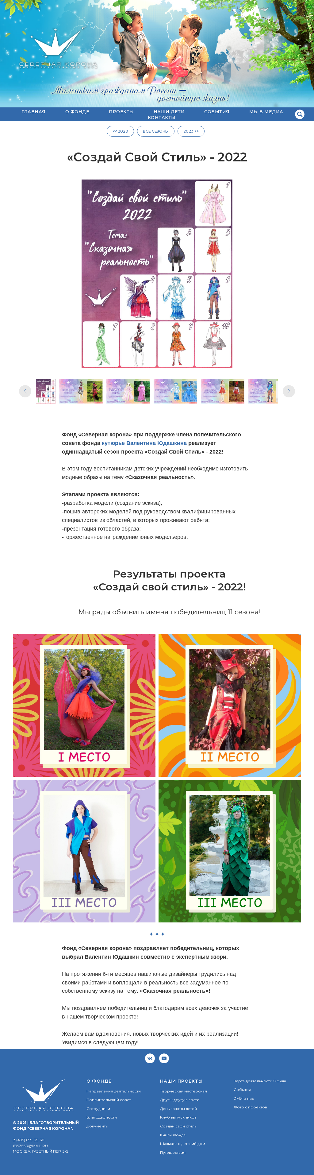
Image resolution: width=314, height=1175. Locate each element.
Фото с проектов (250, 1107)
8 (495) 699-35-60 (28, 1140)
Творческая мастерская (183, 1091)
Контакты (162, 117)
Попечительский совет (108, 1099)
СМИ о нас (244, 1098)
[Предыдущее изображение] (25, 391)
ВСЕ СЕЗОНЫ (156, 131)
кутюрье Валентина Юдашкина (144, 443)
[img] (299, 114)
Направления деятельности (113, 1091)
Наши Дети (169, 111)
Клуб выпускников (178, 1117)
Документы (97, 1126)
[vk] (150, 1058)
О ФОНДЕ (99, 1081)
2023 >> (191, 131)
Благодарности (101, 1117)
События (242, 1089)
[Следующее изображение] (289, 391)
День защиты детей (178, 1108)
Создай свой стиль (178, 1126)
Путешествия (173, 1152)
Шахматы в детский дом (182, 1143)
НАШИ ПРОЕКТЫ (181, 1081)
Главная (33, 111)
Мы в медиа (266, 111)
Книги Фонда (173, 1135)
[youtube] (164, 1058)
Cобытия (217, 111)
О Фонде (77, 111)
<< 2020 (120, 131)
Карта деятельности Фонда (260, 1081)
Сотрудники (98, 1108)
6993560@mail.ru (30, 1145)
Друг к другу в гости (179, 1099)
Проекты (121, 111)
